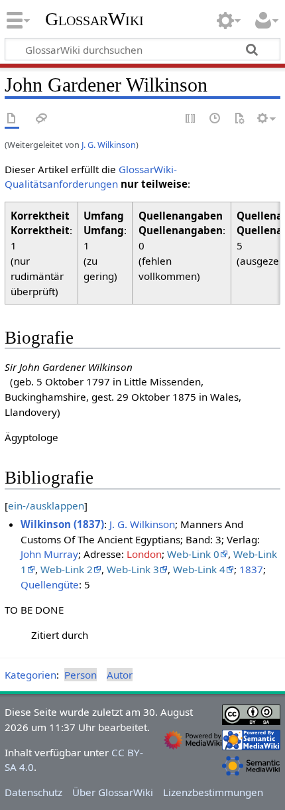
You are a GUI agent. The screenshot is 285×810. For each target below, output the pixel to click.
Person (80, 674)
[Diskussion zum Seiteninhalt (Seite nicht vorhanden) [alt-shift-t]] (41, 119)
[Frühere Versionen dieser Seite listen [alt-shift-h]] (215, 119)
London (144, 554)
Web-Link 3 (133, 569)
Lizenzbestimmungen (213, 792)
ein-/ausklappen (46, 505)
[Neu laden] (239, 119)
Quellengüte (50, 584)
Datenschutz (33, 792)
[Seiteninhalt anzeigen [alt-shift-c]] (12, 119)
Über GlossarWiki (112, 792)
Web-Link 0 (193, 554)
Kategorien (30, 674)
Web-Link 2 (66, 569)
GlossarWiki (94, 19)
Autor (120, 674)
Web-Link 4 (199, 569)
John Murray (49, 554)
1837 (251, 569)
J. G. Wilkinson (109, 145)
